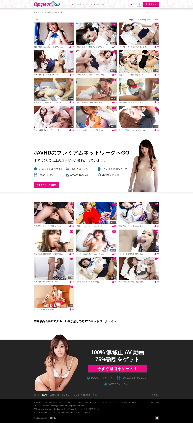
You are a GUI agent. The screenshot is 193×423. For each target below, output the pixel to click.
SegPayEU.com (57, 409)
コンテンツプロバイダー (118, 402)
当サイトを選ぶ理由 (82, 395)
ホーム (64, 4)
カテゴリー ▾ (90, 4)
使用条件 (37, 402)
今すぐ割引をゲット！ (117, 368)
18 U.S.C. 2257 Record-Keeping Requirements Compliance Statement (59, 406)
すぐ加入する (151, 4)
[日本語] (157, 418)
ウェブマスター (98, 402)
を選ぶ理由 (100, 4)
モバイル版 (155, 402)
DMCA (69, 402)
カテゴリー (66, 395)
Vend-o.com (46, 409)
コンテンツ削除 (82, 402)
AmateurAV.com (47, 4)
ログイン (155, 395)
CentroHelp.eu (69, 409)
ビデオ (71, 4)
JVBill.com (37, 409)
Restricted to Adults (53, 418)
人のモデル (54, 395)
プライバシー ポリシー (53, 402)
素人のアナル (38, 12)
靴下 (62, 12)
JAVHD (134, 402)
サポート (96, 395)
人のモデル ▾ (79, 4)
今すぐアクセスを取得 (46, 185)
